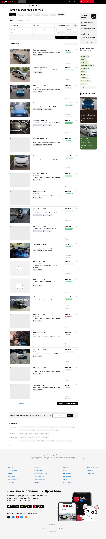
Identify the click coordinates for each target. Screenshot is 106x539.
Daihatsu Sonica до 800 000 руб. (27, 430)
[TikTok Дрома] (8, 517)
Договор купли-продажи (39, 479)
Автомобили (22, 1)
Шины (70, 1)
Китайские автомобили (13, 479)
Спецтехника (11, 482)
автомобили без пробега (47, 458)
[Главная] (6, 2)
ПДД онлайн (65, 479)
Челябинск (30, 437)
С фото (70, 32)
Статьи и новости (67, 473)
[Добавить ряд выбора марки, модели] (75, 25)
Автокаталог (37, 482)
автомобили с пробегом (34, 458)
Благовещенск (45, 437)
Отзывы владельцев (39, 476)
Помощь (50, 528)
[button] (56, 430)
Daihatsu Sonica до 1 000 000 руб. (45, 430)
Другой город (61, 14)
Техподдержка (90, 473)
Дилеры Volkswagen (61, 440)
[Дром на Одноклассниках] (26, 517)
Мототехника (37, 467)
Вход (100, 1)
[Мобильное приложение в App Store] (13, 506)
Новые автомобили (23, 458)
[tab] (11, 21)
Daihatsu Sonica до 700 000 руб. (67, 427)
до (44, 29)
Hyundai (42, 433)
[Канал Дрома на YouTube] (17, 517)
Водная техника (38, 470)
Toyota (21, 433)
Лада (26, 433)
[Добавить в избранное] (76, 49)
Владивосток (23, 437)
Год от (34, 29)
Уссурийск (37, 437)
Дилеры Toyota (23, 440)
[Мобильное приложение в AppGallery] (38, 506)
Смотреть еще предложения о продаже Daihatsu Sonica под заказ (24, 406)
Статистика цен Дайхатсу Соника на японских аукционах (87, 24)
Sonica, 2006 (84, 138)
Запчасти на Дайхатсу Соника (88, 42)
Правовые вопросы (67, 482)
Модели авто (52, 524)
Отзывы (58, 1)
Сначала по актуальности (70, 43)
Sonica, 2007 (84, 112)
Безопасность (90, 470)
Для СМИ (61, 528)
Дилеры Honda (32, 440)
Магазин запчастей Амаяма (40, 473)
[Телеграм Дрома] (21, 517)
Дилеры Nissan (41, 440)
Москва (15, 1)
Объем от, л (14, 32)
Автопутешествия (67, 476)
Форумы (64, 470)
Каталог (64, 1)
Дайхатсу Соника (84, 16)
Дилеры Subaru (50, 440)
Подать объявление (13, 470)
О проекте (45, 528)
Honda (36, 433)
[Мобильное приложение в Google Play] (26, 506)
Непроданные (61, 32)
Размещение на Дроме (92, 467)
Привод (35, 32)
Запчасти (52, 1)
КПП (57, 29)
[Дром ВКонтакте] (13, 517)
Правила (56, 528)
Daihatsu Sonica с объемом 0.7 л (27, 427)
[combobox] (21, 25)
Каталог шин (66, 467)
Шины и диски (11, 476)
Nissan (30, 433)
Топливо (69, 29)
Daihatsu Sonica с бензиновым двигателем (47, 427)
